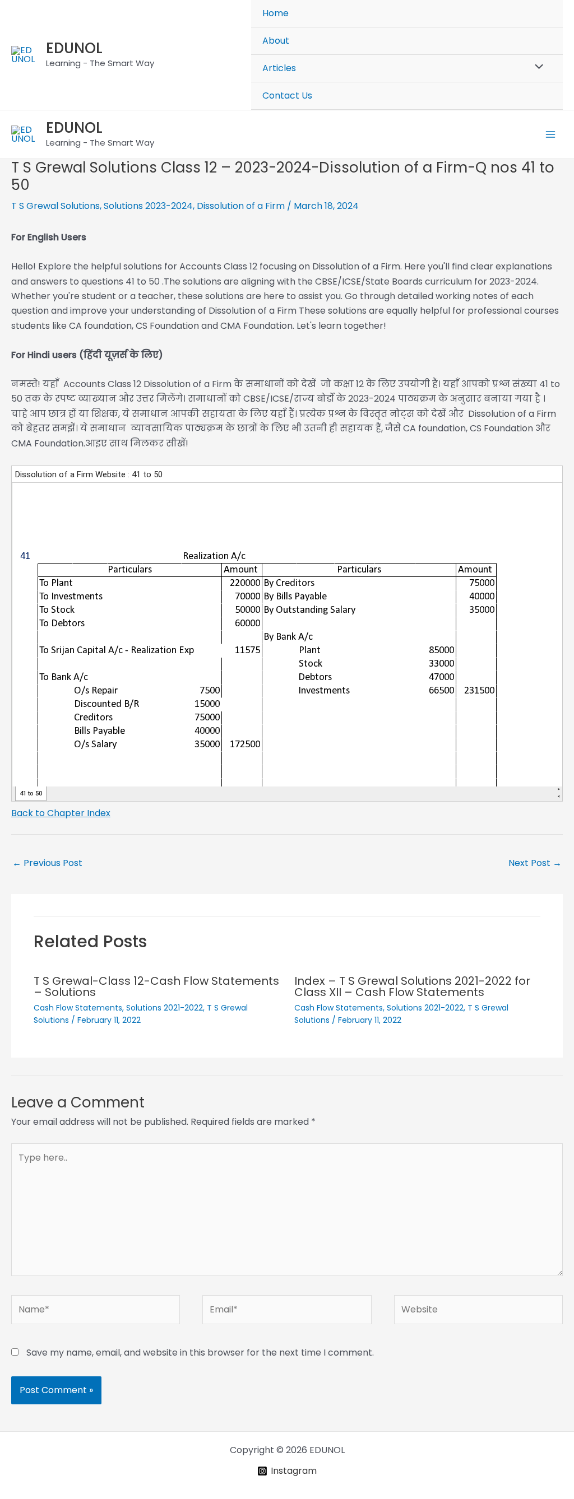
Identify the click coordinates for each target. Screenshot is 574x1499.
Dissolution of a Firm (241, 205)
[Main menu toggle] (550, 134)
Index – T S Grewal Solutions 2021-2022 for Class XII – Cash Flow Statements (412, 986)
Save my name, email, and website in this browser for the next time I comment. (200, 1352)
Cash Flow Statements (78, 1007)
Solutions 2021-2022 (164, 1007)
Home (275, 13)
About (275, 40)
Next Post (535, 862)
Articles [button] (279, 68)
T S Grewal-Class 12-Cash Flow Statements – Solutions (156, 986)
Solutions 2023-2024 (148, 205)
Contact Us (287, 95)
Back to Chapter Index (60, 813)
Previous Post (47, 862)
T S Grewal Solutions (55, 205)
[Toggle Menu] (536, 67)
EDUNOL (74, 48)
